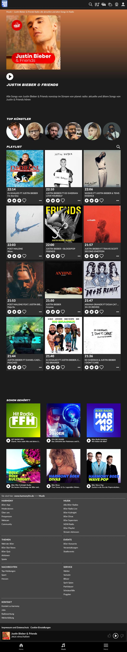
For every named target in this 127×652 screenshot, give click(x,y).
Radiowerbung (8, 614)
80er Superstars (71, 520)
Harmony (7, 501)
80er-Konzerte (70, 544)
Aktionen (6, 556)
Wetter (110, 3)
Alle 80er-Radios (71, 505)
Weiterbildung (8, 618)
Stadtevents (69, 552)
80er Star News (8, 548)
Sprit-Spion (68, 583)
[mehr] (40, 200)
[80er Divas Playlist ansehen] (64, 466)
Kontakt (7, 602)
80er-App (6, 505)
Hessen (5, 579)
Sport (4, 575)
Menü (106, 649)
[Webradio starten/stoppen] (115, 636)
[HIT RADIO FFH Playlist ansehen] (23, 420)
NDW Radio (69, 524)
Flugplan (67, 595)
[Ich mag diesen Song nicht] (121, 636)
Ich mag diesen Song (14, 200)
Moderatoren (7, 509)
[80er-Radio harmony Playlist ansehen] (104, 420)
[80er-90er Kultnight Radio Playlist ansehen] (23, 466)
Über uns (6, 513)
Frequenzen (7, 517)
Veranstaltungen (71, 548)
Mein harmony (123, 3)
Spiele (4, 559)
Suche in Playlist (118, 146)
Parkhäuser (68, 587)
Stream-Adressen (71, 532)
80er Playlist (69, 528)
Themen (6, 540)
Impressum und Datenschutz (15, 628)
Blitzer (66, 579)
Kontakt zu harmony (10, 606)
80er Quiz (6, 552)
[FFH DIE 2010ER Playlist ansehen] (64, 420)
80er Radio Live (70, 509)
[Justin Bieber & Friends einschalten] (33, 68)
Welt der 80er (8, 544)
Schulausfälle (69, 591)
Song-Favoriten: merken (24, 200)
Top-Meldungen (8, 571)
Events (68, 540)
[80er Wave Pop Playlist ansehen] (104, 466)
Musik (9, 12)
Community (7, 524)
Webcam (116, 3)
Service (68, 567)
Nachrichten (9, 567)
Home (21, 649)
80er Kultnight (70, 513)
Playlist (97, 3)
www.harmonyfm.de (24, 496)
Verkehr (103, 3)
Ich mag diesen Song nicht (19, 200)
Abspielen (9, 200)
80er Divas (68, 517)
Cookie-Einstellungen (41, 628)
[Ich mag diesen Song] (109, 636)
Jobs (4, 610)
